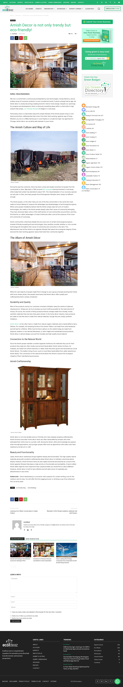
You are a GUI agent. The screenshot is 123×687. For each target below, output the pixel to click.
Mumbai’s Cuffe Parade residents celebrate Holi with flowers (62, 512)
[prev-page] (11, 566)
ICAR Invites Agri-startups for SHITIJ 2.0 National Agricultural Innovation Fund (76, 649)
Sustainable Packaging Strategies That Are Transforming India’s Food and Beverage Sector (76, 659)
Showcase (18, 15)
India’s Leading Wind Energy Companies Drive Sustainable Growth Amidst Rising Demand (66, 560)
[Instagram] (101, 2)
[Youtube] (119, 2)
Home (12, 15)
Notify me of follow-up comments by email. (25, 616)
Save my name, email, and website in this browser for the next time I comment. (37, 612)
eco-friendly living (21, 487)
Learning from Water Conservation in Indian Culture (24, 512)
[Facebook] (97, 2)
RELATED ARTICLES (17, 539)
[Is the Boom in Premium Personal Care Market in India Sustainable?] (43, 550)
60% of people (47, 189)
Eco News (66, 644)
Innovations (67, 654)
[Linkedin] (106, 2)
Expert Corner (67, 664)
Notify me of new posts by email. (22, 618)
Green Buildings (32, 487)
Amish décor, (14, 324)
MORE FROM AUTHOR (32, 539)
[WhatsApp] (25, 38)
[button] (99, 8)
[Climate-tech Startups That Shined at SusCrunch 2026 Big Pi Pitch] (20, 550)
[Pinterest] (110, 2)
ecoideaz (14, 33)
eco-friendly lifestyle (31, 109)
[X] (114, 2)
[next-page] (14, 566)
